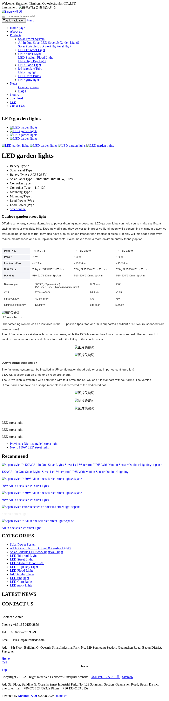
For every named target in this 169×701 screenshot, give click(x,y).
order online (18, 209)
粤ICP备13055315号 (105, 677)
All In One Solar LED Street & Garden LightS (48, 42)
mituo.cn (61, 695)
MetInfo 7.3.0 (27, 695)
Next (29, 447)
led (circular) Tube (30, 68)
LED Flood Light (29, 65)
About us (16, 31)
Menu (30, 20)
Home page (17, 28)
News (14, 83)
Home (6, 658)
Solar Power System (31, 39)
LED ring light (27, 72)
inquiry (14, 94)
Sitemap (127, 677)
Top (4, 669)
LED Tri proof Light (31, 50)
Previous (34, 443)
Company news (28, 87)
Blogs (22, 91)
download (16, 98)
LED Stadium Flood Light (35, 57)
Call (4, 662)
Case (13, 102)
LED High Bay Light (32, 61)
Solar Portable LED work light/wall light (44, 46)
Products (15, 35)
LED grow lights (29, 79)
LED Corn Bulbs (29, 76)
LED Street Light (29, 53)
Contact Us (17, 105)
